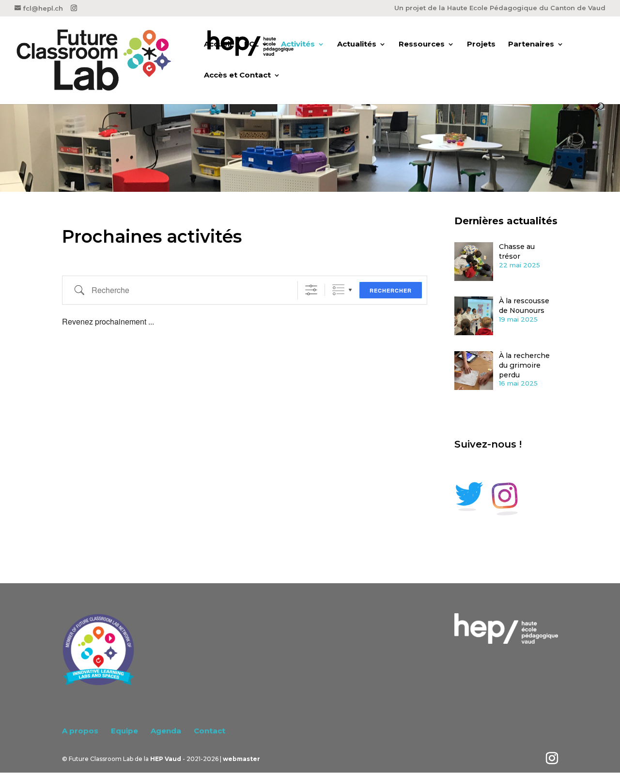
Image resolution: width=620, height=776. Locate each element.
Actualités (356, 44)
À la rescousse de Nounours (524, 305)
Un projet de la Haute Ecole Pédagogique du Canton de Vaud (499, 8)
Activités (298, 44)
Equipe (124, 730)
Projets (481, 44)
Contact (209, 730)
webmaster (241, 758)
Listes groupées (338, 290)
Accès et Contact (237, 75)
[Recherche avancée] (311, 290)
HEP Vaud (165, 758)
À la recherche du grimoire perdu (524, 365)
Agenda (166, 730)
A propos (80, 730)
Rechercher (391, 290)
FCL (251, 44)
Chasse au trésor (517, 251)
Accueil (218, 44)
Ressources (422, 44)
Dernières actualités (506, 221)
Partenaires (531, 44)
